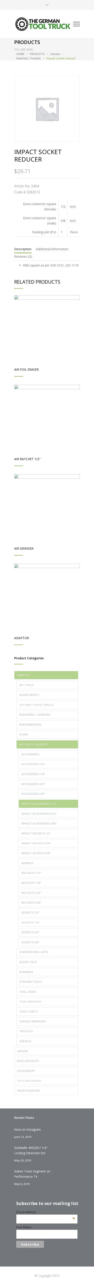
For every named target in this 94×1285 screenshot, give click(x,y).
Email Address (45, 1212)
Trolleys (26, 1031)
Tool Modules (30, 1001)
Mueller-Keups (28, 1061)
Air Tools (26, 685)
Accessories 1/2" (33, 764)
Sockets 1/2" (30, 912)
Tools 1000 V (28, 1011)
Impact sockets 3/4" (36, 843)
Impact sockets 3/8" (36, 853)
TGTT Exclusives (29, 1080)
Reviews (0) (23, 256)
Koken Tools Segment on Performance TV (32, 1174)
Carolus (55, 54)
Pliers (23, 734)
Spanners (26, 971)
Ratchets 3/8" (31, 902)
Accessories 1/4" (33, 774)
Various (25, 1041)
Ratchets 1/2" (31, 873)
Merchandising (30, 724)
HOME (20, 54)
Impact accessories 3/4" (39, 813)
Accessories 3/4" (33, 784)
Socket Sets (28, 962)
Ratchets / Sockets (28, 58)
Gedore (22, 1051)
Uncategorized (28, 1090)
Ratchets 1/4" (31, 882)
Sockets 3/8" (30, 942)
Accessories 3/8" (33, 793)
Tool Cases (27, 991)
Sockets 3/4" (30, 932)
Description (22, 249)
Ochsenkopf (26, 1070)
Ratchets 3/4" (31, 892)
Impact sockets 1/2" (36, 833)
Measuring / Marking (35, 714)
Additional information (52, 249)
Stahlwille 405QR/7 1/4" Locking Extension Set (30, 1150)
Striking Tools (30, 981)
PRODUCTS (37, 54)
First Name (23, 1227)
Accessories (30, 754)
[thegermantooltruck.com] (43, 24)
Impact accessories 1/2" (39, 803)
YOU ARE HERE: (24, 49)
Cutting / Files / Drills (36, 704)
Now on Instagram (27, 1129)
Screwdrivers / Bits (33, 952)
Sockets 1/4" (30, 922)
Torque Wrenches (32, 1021)
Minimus (27, 863)
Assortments (29, 694)
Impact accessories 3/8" (39, 823)
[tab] (22, 250)
